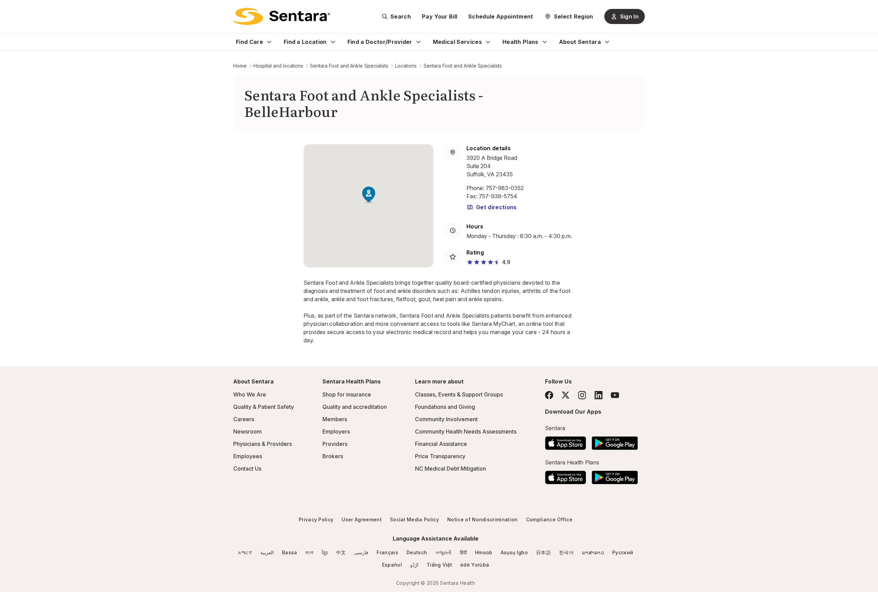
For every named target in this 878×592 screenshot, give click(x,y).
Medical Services (457, 41)
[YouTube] (615, 395)
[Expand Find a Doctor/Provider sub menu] (418, 42)
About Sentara (580, 41)
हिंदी (463, 552)
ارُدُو (414, 565)
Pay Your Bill (439, 16)
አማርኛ (245, 552)
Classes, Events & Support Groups (459, 394)
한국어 (566, 552)
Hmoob (484, 552)
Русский (622, 552)
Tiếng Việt (439, 565)
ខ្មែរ (325, 552)
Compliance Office (549, 519)
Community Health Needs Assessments (466, 431)
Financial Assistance (441, 443)
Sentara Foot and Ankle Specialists (349, 66)
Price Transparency (440, 456)
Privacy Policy (316, 519)
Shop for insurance (346, 394)
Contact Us (247, 468)
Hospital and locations (278, 66)
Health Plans (520, 41)
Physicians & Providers (262, 443)
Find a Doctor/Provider (379, 41)
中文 (341, 552)
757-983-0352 (505, 188)
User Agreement (361, 519)
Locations (406, 66)
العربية (267, 552)
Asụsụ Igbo (514, 552)
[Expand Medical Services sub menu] (488, 42)
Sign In (629, 16)
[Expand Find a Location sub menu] (333, 42)
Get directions (496, 207)
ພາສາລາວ (593, 552)
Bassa (289, 552)
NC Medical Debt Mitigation (450, 468)
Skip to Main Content (10, 9)
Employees (247, 456)
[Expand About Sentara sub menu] (607, 42)
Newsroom (247, 431)
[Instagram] (582, 395)
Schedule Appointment (500, 16)
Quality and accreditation (354, 406)
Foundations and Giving (445, 406)
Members (334, 419)
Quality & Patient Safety (263, 406)
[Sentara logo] (281, 16)
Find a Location (305, 41)
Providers (334, 443)
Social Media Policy (414, 519)
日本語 (543, 552)
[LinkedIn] (598, 395)
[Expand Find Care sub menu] (269, 42)
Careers (243, 419)
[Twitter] (565, 395)
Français (387, 552)
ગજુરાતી (443, 552)
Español (392, 565)
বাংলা (309, 552)
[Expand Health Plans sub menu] (544, 42)
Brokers (332, 456)
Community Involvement (446, 419)
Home (240, 66)
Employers (336, 431)
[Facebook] (549, 395)
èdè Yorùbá (474, 565)
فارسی (361, 552)
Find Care (249, 41)
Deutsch (416, 552)
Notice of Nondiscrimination (482, 519)
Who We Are (249, 394)
